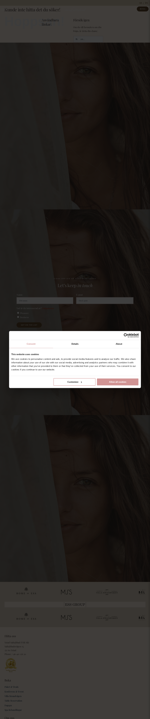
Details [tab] (75, 344)
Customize (72, 382)
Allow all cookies (117, 382)
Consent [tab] (31, 344)
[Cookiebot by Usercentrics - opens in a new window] (126, 335)
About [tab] (119, 344)
